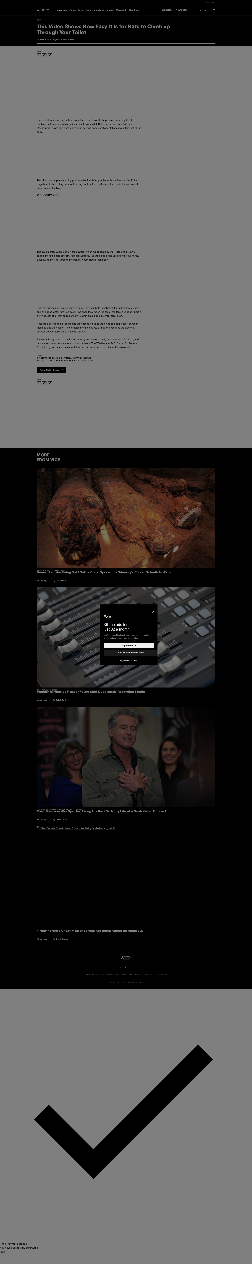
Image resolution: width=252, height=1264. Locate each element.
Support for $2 (129, 646)
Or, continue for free (128, 661)
